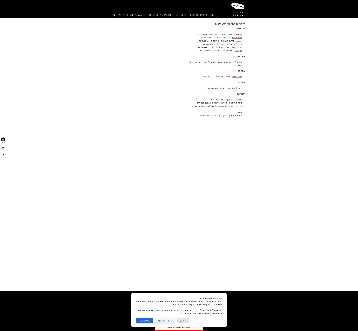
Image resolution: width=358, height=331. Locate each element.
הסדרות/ (128, 14)
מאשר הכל (144, 320)
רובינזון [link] (239, 41)
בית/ (183, 14)
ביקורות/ (153, 14)
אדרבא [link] (239, 100)
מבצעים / (165, 14)
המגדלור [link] (238, 34)
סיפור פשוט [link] (237, 38)
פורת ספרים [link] (237, 77)
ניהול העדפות (165, 320)
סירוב (183, 320)
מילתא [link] (240, 88)
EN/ (212, 14)
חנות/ (176, 14)
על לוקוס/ (140, 14)
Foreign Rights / (198, 14)
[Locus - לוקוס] (237, 9)
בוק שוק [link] (238, 51)
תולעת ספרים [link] (236, 47)
